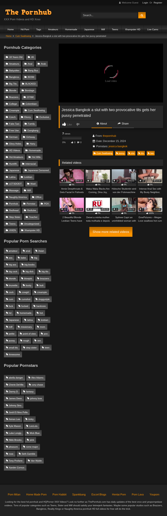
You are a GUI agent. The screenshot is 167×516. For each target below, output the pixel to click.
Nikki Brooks (15, 440)
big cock (13, 271)
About (103, 123)
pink (32, 440)
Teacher (33, 217)
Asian (41, 251)
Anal (30, 64)
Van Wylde (36, 460)
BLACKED (30, 84)
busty (28, 285)
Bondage (29, 90)
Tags (38, 29)
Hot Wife (36, 157)
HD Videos (14, 150)
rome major (32, 446)
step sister (31, 347)
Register (158, 2)
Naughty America (18, 197)
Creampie (14, 110)
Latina (12, 177)
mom (42, 326)
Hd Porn (25, 29)
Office (38, 197)
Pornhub (13, 203)
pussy (121, 153)
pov (46, 333)
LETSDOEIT (15, 184)
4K (32, 57)
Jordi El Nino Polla (18, 412)
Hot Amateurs (16, 157)
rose (11, 453)
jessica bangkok (118, 146)
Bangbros (14, 77)
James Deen (15, 398)
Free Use (14, 130)
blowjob (28, 278)
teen (47, 347)
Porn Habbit (59, 494)
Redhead (14, 210)
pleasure (13, 446)
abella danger (16, 377)
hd (10, 313)
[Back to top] (156, 506)
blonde (12, 278)
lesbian (44, 320)
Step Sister (14, 217)
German (13, 137)
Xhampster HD (132, 29)
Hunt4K (13, 164)
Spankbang (79, 494)
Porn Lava (138, 494)
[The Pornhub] (37, 12)
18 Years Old (16, 57)
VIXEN (12, 230)
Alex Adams (37, 377)
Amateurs (53, 29)
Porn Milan (14, 494)
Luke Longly (15, 433)
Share (125, 123)
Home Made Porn (36, 494)
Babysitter (14, 70)
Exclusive (44, 117)
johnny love (36, 398)
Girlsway (30, 137)
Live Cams (152, 29)
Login (145, 2)
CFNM (30, 97)
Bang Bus (33, 70)
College (13, 104)
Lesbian (28, 177)
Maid (33, 184)
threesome (14, 354)
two (152, 153)
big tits (45, 271)
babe (23, 257)
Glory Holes (15, 143)
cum (11, 299)
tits (142, 153)
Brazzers (13, 97)
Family (31, 124)
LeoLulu (33, 426)
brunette (13, 285)
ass (10, 257)
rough (26, 340)
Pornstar (31, 203)
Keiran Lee (14, 419)
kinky (31, 419)
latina (30, 320)
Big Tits (13, 84)
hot (41, 313)
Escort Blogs (98, 494)
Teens (115, 29)
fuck (11, 306)
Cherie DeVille (16, 384)
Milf (103, 29)
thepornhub (109, 135)
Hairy (32, 143)
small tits (13, 347)
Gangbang (32, 130)
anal (28, 251)
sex (39, 340)
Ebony (27, 117)
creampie (42, 292)
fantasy (30, 391)
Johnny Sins (15, 405)
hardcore (41, 306)
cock (11, 292)
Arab (43, 64)
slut (132, 153)
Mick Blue (35, 433)
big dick (29, 271)
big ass (12, 264)
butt (41, 285)
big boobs (29, 264)
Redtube (31, 210)
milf (10, 326)
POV (46, 203)
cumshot (26, 299)
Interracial (30, 164)
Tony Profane (16, 460)
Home (11, 29)
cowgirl (25, 292)
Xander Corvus (16, 467)
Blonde (12, 90)
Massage (14, 190)
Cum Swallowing (23, 36)
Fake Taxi (14, 124)
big (35, 257)
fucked (24, 306)
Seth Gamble (28, 453)
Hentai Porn (119, 494)
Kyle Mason (15, 426)
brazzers (44, 278)
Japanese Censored (38, 170)
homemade (25, 313)
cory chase (37, 384)
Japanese (89, 29)
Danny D (13, 391)
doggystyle (44, 299)
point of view (29, 333)
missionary (26, 326)
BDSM (31, 77)
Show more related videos (111, 231)
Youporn (154, 494)
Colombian (31, 104)
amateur (13, 251)
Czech (12, 117)
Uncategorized (31, 224)
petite (12, 333)
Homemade (71, 29)
